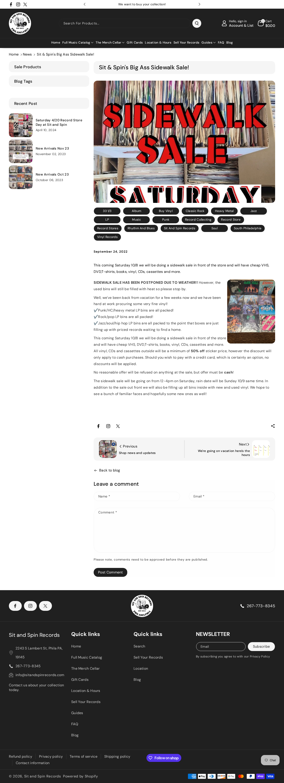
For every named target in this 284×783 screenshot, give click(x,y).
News (27, 54)
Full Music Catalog (86, 657)
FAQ (74, 724)
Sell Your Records (86, 701)
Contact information (33, 763)
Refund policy (20, 756)
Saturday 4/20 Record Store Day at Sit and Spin (59, 122)
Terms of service (83, 756)
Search (139, 646)
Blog (75, 735)
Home (14, 54)
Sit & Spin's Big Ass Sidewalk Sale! (65, 54)
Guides (77, 713)
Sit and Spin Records (34, 634)
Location (141, 668)
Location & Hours (85, 690)
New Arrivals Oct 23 (52, 174)
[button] (77, 42)
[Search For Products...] (196, 23)
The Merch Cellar (85, 668)
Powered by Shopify (80, 776)
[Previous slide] (84, 4)
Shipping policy (117, 756)
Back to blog (109, 470)
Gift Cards (80, 679)
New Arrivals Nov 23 (52, 148)
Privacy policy (51, 756)
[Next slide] (199, 4)
